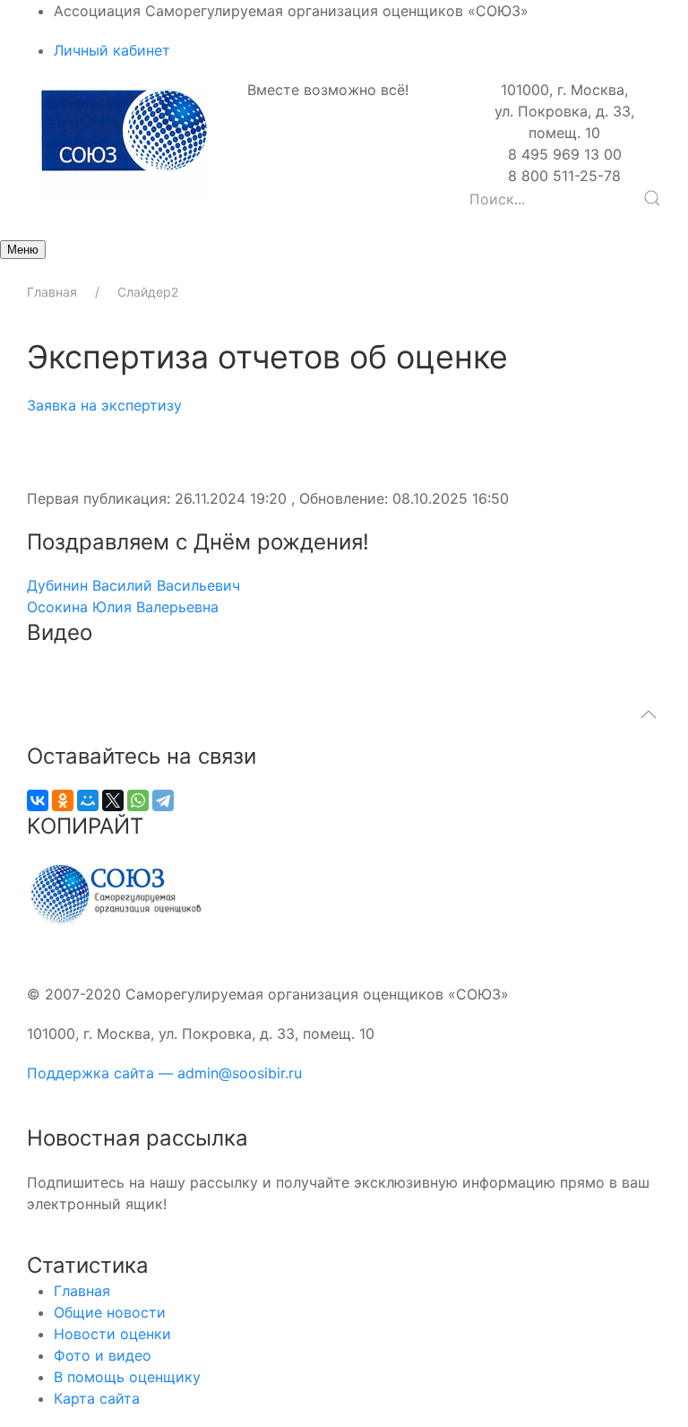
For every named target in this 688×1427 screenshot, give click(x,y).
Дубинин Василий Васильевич (133, 585)
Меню (23, 249)
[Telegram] (163, 800)
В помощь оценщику (127, 1377)
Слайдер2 (147, 291)
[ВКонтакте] (37, 800)
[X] (113, 800)
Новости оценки (112, 1334)
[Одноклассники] (62, 800)
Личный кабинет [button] (112, 50)
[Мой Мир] (88, 800)
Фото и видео (102, 1355)
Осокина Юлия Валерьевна (123, 607)
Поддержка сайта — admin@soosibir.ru (164, 1073)
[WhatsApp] (138, 800)
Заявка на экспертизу (104, 405)
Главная (52, 291)
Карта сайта (97, 1398)
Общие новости (110, 1312)
